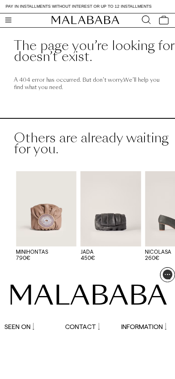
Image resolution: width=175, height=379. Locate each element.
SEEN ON (17, 326)
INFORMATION (142, 326)
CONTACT (80, 326)
